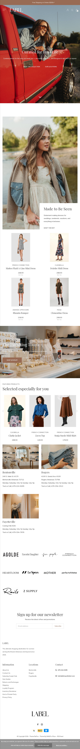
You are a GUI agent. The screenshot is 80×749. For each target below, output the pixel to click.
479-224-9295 (62, 670)
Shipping (5, 685)
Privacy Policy (7, 697)
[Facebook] (37, 724)
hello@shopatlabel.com (66, 676)
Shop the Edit (49, 228)
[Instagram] (42, 724)
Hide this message (43, 745)
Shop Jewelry (12, 360)
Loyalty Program (8, 688)
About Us (5, 670)
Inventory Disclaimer (9, 691)
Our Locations (51, 67)
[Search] (72, 10)
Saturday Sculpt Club (9, 676)
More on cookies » (61, 745)
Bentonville (32, 670)
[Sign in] (68, 10)
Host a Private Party (9, 694)
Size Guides (6, 679)
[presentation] (3, 411)
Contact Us (6, 673)
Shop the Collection (31, 67)
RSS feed (60, 736)
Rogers (31, 673)
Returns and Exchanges (10, 682)
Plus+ (54, 736)
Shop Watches (33, 360)
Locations (33, 664)
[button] (4, 9)
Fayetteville (33, 676)
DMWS (48, 736)
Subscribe (58, 626)
